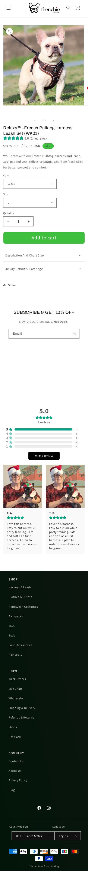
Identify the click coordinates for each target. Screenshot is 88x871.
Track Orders (17, 679)
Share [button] (12, 285)
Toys (12, 626)
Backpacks (16, 616)
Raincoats (15, 654)
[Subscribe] (74, 334)
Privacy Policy (18, 780)
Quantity (8, 213)
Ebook (13, 727)
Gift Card (15, 737)
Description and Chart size (24, 255)
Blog (12, 790)
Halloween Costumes (23, 607)
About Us (15, 771)
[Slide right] (53, 120)
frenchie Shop (51, 866)
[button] (8, 8)
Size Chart (15, 689)
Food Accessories (20, 645)
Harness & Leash (20, 587)
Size (5, 194)
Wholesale (16, 698)
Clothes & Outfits (20, 597)
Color (6, 175)
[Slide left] (34, 120)
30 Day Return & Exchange (24, 269)
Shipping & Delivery (22, 708)
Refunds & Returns (21, 717)
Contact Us (16, 761)
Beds (12, 635)
